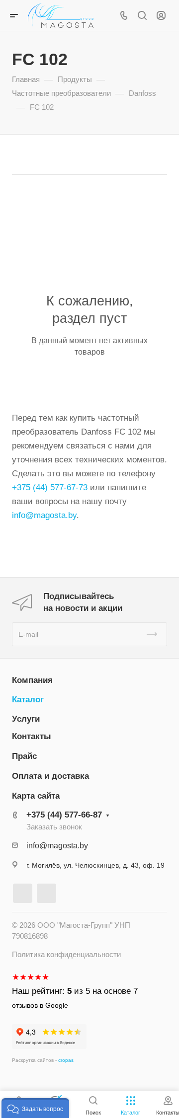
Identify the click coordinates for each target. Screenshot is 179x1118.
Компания (32, 680)
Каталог (28, 699)
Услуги (26, 719)
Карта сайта (36, 796)
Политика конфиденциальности (66, 955)
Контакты (31, 736)
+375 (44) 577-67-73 (50, 487)
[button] (35, 1108)
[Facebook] (22, 893)
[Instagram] (46, 893)
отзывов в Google (40, 1005)
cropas (66, 1060)
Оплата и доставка (50, 776)
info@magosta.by (44, 515)
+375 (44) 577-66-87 (64, 815)
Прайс (24, 756)
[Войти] (161, 15)
